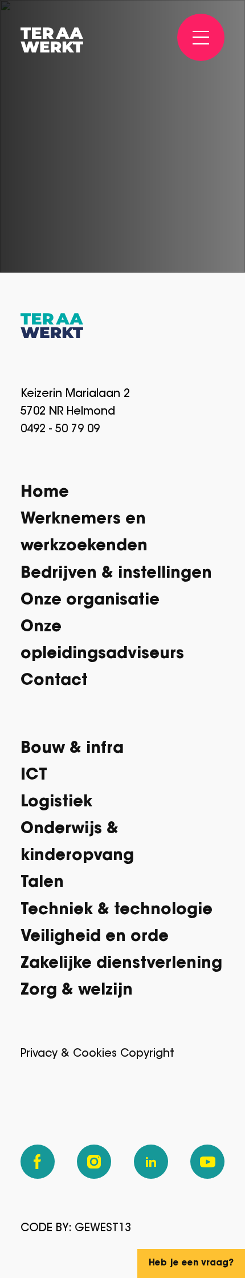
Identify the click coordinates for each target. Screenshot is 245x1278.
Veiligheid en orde (95, 937)
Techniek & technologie (117, 910)
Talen (42, 883)
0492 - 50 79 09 (60, 429)
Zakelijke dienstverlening (121, 964)
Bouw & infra (72, 749)
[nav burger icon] (201, 38)
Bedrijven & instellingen (116, 574)
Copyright (147, 1054)
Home (45, 493)
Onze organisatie (90, 600)
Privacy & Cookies (69, 1054)
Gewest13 (103, 1228)
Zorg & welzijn (77, 991)
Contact (54, 681)
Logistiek (56, 802)
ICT (34, 776)
